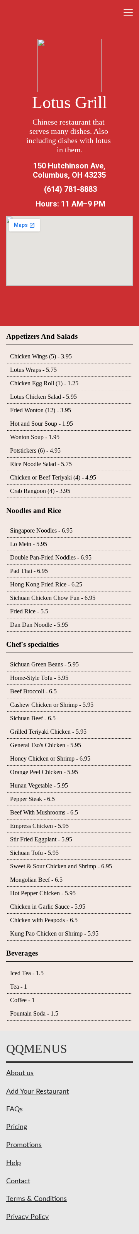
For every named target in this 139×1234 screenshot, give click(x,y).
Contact (18, 1181)
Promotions (24, 1145)
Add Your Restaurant (37, 1091)
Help (13, 1163)
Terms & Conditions (36, 1199)
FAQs (14, 1109)
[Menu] (128, 12)
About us (20, 1073)
